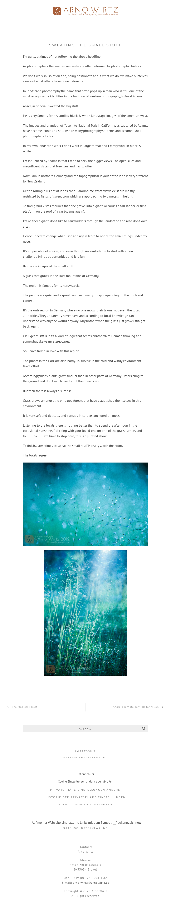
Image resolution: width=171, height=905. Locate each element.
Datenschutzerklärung (85, 757)
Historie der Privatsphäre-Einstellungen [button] (85, 797)
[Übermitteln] (144, 729)
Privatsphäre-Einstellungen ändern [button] (85, 789)
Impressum (85, 751)
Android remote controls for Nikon (136, 706)
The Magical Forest (24, 706)
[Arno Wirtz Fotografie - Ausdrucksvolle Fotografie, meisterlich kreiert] (85, 11)
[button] (85, 29)
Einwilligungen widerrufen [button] (85, 804)
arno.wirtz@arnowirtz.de (91, 883)
